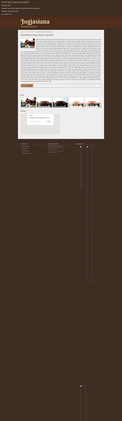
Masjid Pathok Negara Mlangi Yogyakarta (44, 31)
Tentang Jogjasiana (26, 146)
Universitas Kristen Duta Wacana (55, 146)
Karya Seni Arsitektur (30, 31)
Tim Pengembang (25, 150)
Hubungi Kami (25, 148)
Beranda (22, 31)
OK (48, 121)
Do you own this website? (34, 121)
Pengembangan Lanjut (26, 153)
